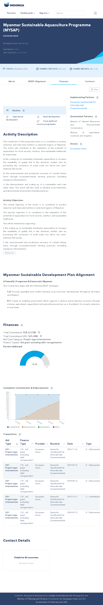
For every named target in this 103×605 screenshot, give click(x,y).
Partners (11, 13)
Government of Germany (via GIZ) (51, 602)
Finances (63, 81)
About (11, 81)
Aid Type (8, 442)
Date (70, 444)
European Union (10, 36)
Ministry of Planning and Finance (32, 598)
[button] (96, 13)
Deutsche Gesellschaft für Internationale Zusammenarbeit (83, 105)
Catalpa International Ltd (59, 595)
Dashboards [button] (27, 13)
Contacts (90, 81)
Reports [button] (44, 13)
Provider (40, 444)
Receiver (55, 444)
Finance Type (24, 442)
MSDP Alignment (37, 81)
